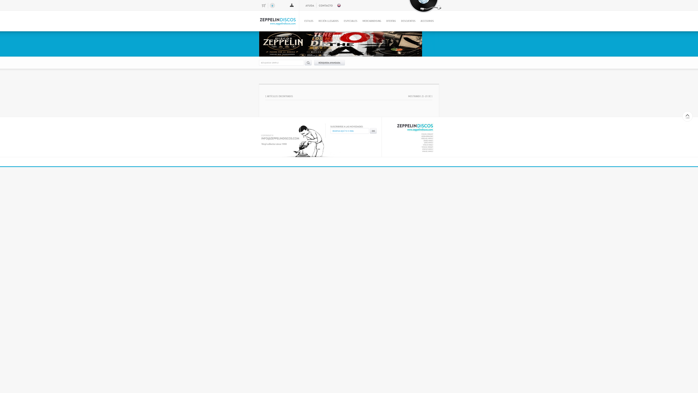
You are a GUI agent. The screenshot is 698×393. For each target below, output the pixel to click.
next (429, 43)
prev (269, 43)
